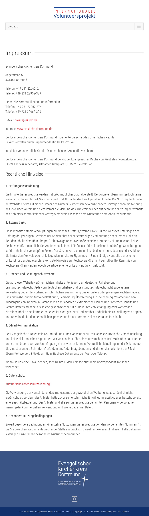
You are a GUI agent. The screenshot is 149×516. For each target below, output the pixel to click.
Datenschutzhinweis (121, 511)
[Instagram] (74, 499)
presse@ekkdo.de (26, 120)
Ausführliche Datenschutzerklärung (27, 384)
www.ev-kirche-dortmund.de (34, 129)
